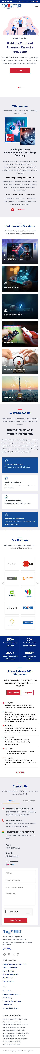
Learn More (20, 70)
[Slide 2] (18, 87)
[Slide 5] (23, 87)
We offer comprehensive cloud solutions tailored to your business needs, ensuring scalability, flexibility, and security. (19, 281)
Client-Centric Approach (14, 464)
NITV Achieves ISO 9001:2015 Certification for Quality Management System (20, 752)
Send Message (15, 920)
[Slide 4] (21, 87)
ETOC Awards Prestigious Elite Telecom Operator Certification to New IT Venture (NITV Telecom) (20, 763)
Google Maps (29, 801)
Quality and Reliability (13, 482)
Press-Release (13, 693)
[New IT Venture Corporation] (11, 7)
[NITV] (20, 932)
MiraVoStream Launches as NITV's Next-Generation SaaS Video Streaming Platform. (20, 706)
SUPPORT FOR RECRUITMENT (17, 359)
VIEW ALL (20, 772)
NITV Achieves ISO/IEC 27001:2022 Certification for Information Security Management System (17, 742)
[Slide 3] (20, 87)
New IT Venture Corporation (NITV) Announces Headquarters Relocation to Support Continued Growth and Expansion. (21, 730)
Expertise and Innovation (14, 518)
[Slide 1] (16, 87)
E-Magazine (28, 693)
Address (11, 801)
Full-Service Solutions (13, 501)
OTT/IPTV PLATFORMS (14, 248)
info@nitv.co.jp (12, 856)
